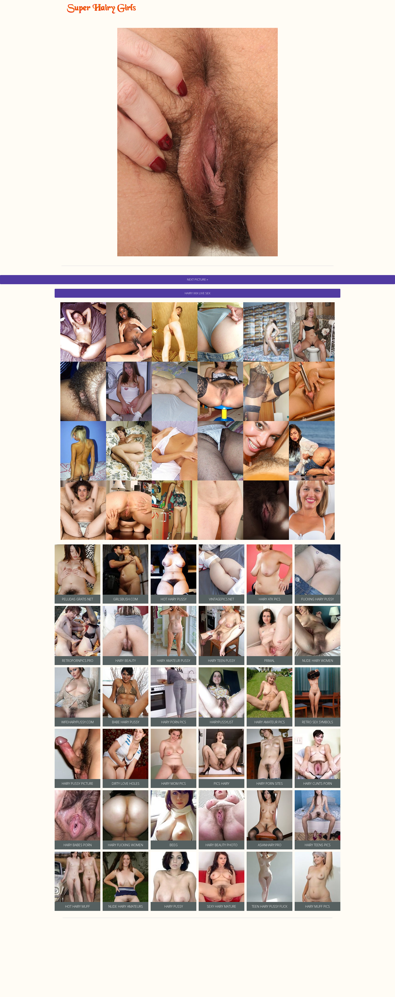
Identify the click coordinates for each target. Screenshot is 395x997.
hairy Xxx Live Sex (197, 293)
